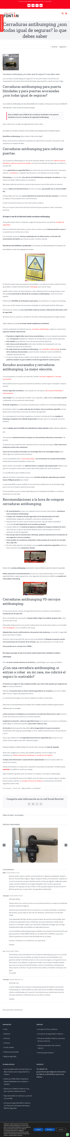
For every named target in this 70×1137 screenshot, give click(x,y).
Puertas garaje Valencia (46, 1053)
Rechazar (50, 1129)
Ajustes (61, 1129)
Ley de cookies (9, 1047)
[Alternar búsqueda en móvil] (63, 13)
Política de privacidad (11, 1052)
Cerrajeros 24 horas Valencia (47, 1029)
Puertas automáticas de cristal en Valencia (49, 1046)
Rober (4, 872)
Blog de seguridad (10, 1056)
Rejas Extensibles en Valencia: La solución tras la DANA (18, 1097)
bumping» (34, 287)
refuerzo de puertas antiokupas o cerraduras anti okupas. (33, 755)
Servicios (7, 1038)
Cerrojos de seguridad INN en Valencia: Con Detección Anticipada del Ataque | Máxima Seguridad (17, 1105)
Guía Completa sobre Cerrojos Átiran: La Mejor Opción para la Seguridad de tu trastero (18, 1071)
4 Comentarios (36, 788)
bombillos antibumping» (51, 349)
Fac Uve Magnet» (9, 628)
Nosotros (7, 1034)
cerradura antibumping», (40, 329)
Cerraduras (28, 788)
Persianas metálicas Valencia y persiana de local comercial (51, 1039)
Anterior (55, 47)
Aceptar (38, 1129)
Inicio (5, 1029)
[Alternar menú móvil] (66, 13)
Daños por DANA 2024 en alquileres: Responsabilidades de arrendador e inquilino (16, 1081)
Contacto (7, 1043)
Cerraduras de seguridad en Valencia (50, 1034)
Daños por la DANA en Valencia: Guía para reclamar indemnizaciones (16, 1090)
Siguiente (62, 47)
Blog (23, 788)
